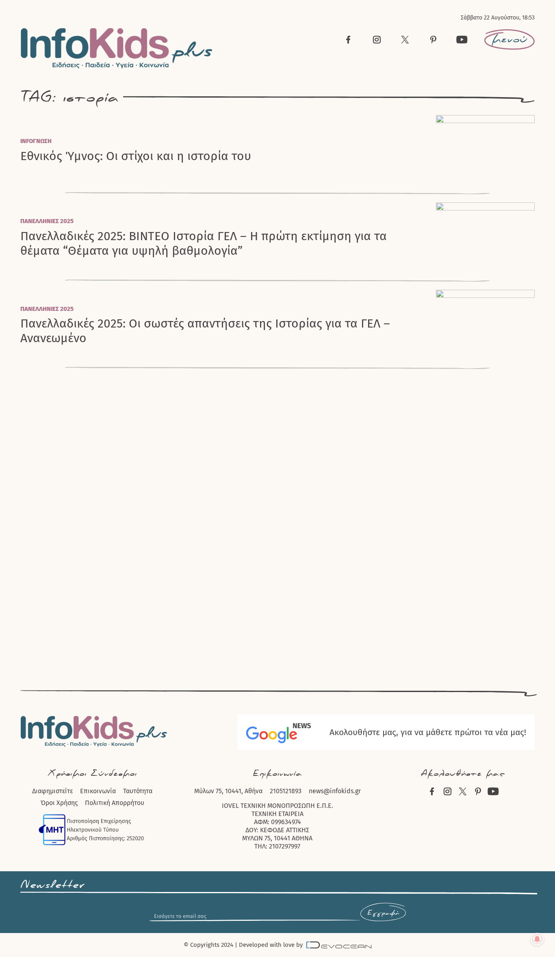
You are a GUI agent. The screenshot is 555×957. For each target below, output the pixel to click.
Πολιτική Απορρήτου (114, 803)
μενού (509, 39)
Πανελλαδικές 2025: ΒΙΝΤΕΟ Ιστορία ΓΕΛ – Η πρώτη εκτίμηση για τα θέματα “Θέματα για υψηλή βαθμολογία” (203, 243)
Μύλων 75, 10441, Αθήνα (228, 791)
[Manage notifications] (537, 939)
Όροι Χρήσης (59, 803)
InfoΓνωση (36, 141)
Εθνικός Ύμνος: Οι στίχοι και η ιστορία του (135, 156)
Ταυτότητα (137, 791)
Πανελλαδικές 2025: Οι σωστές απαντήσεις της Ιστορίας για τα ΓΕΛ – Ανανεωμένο (205, 331)
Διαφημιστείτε (52, 791)
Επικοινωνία (98, 791)
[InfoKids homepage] (116, 48)
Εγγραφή (383, 913)
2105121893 (285, 791)
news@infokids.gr (335, 791)
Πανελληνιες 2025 (47, 221)
